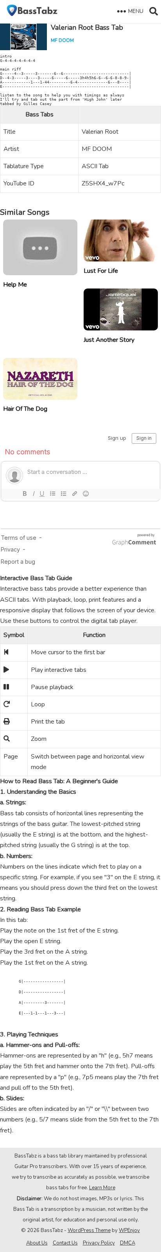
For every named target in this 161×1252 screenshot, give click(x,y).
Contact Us (65, 1243)
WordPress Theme (89, 1230)
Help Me (15, 284)
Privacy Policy (99, 1243)
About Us (37, 1243)
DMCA (127, 1243)
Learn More (102, 1187)
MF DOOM (62, 40)
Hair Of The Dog (25, 409)
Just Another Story (109, 340)
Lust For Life (101, 271)
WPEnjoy (129, 1230)
